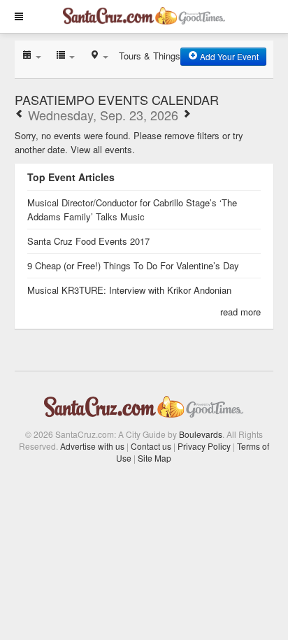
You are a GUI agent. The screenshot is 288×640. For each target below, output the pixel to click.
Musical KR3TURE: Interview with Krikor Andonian (129, 290)
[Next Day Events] (187, 115)
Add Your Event (228, 56)
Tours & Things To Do (163, 55)
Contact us (151, 446)
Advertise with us (92, 446)
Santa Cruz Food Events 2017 (88, 241)
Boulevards (200, 434)
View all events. (103, 149)
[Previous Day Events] (19, 115)
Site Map (154, 458)
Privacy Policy (204, 446)
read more (240, 311)
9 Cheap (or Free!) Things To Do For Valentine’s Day (133, 265)
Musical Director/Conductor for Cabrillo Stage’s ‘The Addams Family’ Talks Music (132, 209)
